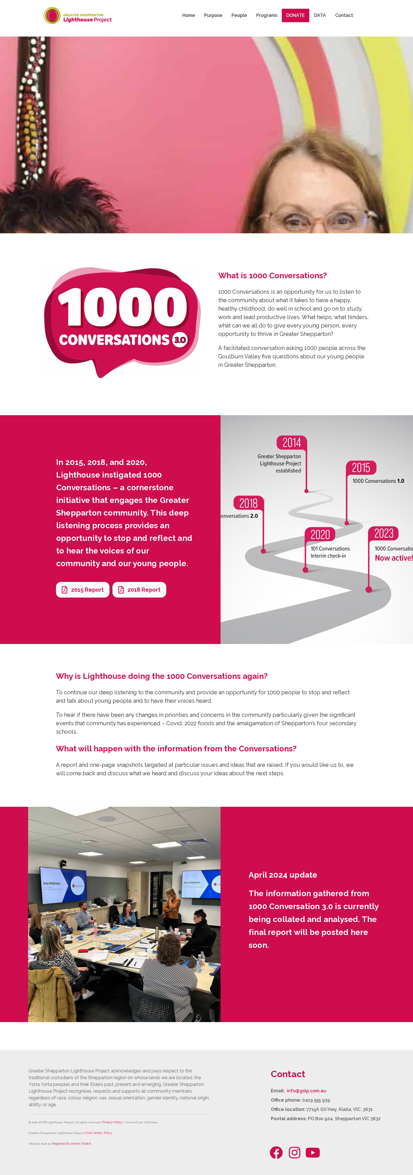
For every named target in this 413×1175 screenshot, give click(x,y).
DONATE (295, 15)
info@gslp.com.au (306, 1090)
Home (188, 15)
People (239, 15)
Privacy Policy (112, 1122)
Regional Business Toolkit (71, 1143)
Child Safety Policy (98, 1133)
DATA (320, 15)
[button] (276, 1152)
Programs (266, 15)
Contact (344, 15)
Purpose (213, 15)
